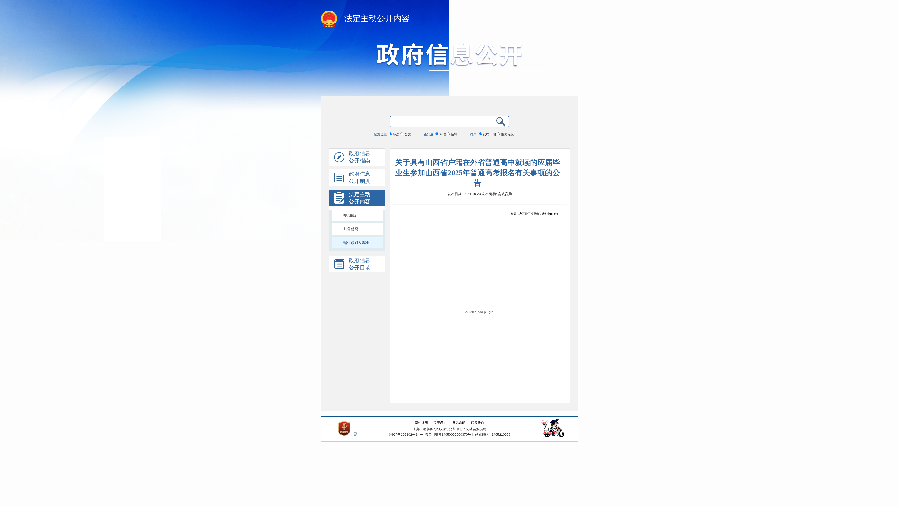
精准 (442, 134)
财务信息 (350, 229)
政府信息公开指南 (359, 157)
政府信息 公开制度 (359, 177)
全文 (407, 134)
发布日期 (489, 134)
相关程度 (507, 134)
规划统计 (350, 215)
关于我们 (440, 423)
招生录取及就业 (356, 243)
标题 (396, 134)
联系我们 (477, 423)
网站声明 (458, 423)
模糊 (453, 134)
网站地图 (421, 423)
